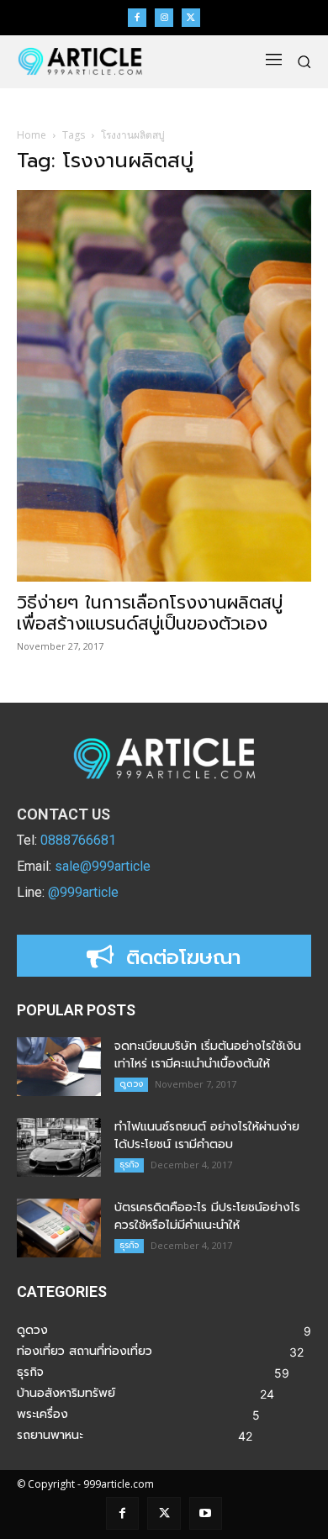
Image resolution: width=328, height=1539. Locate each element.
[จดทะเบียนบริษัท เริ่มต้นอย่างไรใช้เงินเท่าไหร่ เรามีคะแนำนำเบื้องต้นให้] (59, 1066)
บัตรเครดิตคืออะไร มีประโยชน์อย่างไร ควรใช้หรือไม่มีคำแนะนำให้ (207, 1216)
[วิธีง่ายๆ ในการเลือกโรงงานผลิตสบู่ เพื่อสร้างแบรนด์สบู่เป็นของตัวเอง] (164, 386)
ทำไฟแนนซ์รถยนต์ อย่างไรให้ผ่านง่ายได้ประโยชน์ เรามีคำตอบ (206, 1135)
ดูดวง (131, 1084)
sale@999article (103, 866)
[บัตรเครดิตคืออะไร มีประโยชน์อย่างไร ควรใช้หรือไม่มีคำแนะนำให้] (59, 1228)
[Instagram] (164, 17)
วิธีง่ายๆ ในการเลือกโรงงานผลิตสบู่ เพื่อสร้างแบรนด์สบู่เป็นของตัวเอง (150, 613)
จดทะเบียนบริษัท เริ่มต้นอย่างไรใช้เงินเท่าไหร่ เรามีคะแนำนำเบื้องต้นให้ (207, 1055)
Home (31, 135)
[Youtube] (205, 1513)
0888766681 (78, 840)
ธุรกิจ (129, 1164)
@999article (83, 892)
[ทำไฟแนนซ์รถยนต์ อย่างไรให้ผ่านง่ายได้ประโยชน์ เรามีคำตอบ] (59, 1147)
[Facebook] (137, 17)
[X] (191, 17)
